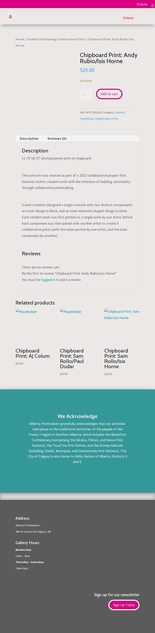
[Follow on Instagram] (81, 623)
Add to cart (109, 94)
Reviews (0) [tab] (57, 138)
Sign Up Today (124, 605)
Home (20, 39)
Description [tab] (29, 138)
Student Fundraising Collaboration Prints (56, 39)
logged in (48, 279)
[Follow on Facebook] (73, 623)
